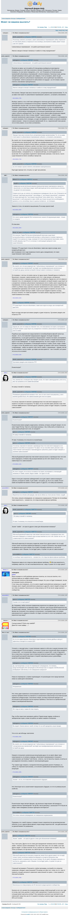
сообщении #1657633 (30, 132)
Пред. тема (58, 30)
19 (60, 27)
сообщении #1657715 (28, 554)
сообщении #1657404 (25, 183)
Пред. (45, 27)
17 (57, 27)
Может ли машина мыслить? (15, 22)
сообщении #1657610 (27, 663)
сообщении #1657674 (27, 417)
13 (51, 27)
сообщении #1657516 (27, 214)
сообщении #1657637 (27, 263)
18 (58, 27)
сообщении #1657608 (24, 636)
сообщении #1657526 (29, 232)
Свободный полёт (20, 907)
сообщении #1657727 (26, 882)
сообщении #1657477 (27, 492)
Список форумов (6, 907)
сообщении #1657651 (23, 302)
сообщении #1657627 (27, 60)
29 (63, 27)
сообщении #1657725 (23, 599)
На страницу (41, 27)
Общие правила (44, 912)
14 (52, 27)
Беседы (13, 907)
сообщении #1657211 (30, 37)
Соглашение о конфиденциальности (30, 912)
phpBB (28, 914)
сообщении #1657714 (30, 509)
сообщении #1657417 (26, 179)
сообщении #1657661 (30, 324)
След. (66, 27)
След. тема (64, 30)
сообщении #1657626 (30, 377)
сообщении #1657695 (23, 432)
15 (54, 27)
